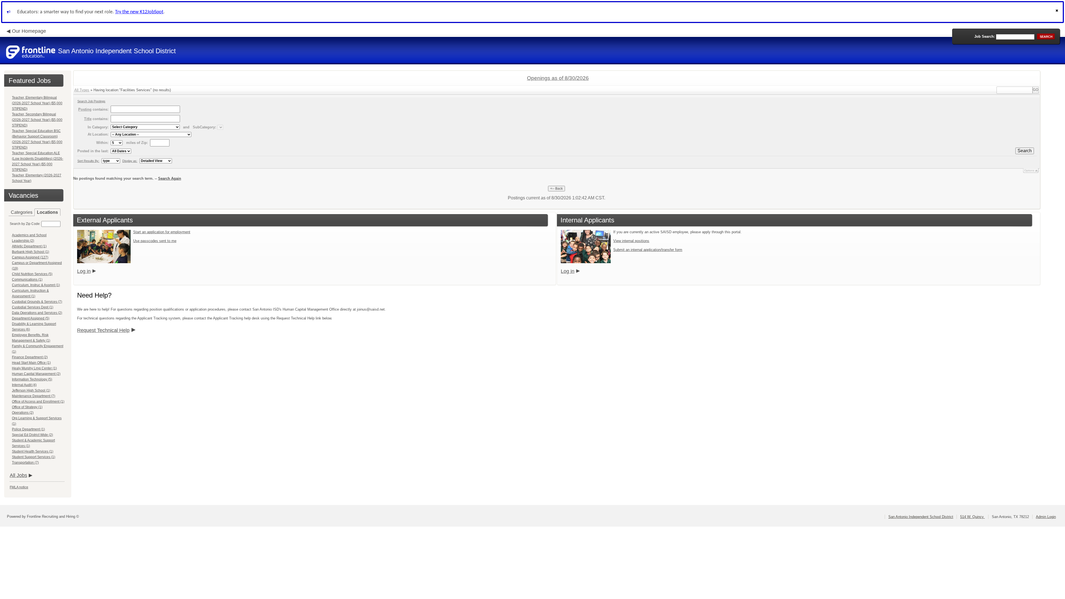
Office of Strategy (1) (27, 407)
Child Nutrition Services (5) (32, 274)
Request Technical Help (103, 330)
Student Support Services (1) (33, 457)
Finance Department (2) (30, 357)
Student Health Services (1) (32, 451)
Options (1029, 170)
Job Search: (984, 36)
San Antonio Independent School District (920, 517)
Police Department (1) (28, 429)
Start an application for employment (161, 232)
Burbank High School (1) (30, 252)
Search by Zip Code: (25, 224)
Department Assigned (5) (30, 318)
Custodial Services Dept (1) (32, 307)
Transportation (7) (25, 463)
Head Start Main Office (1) (31, 363)
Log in (84, 271)
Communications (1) (27, 279)
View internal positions (631, 241)
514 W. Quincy (972, 517)
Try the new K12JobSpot (139, 12)
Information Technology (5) (32, 379)
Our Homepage (29, 31)
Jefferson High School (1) (31, 390)
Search (1025, 150)
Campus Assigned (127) (30, 257)
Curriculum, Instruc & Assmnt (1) (36, 285)
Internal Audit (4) (24, 385)
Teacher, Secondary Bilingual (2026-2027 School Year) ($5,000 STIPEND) (37, 119)
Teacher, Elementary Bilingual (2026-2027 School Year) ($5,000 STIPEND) (37, 103)
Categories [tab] (21, 212)
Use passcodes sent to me (154, 241)
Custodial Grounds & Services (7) (37, 302)
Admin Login (1046, 517)
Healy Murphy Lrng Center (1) (34, 368)
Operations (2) (23, 413)
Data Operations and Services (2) (37, 313)
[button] (1057, 12)
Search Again (169, 178)
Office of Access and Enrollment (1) (38, 401)
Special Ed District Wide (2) (32, 435)
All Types (81, 90)
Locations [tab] (47, 212)
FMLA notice (19, 487)
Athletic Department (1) (29, 246)
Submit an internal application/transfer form (647, 250)
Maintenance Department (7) (33, 396)
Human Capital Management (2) (36, 374)
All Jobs (18, 475)
